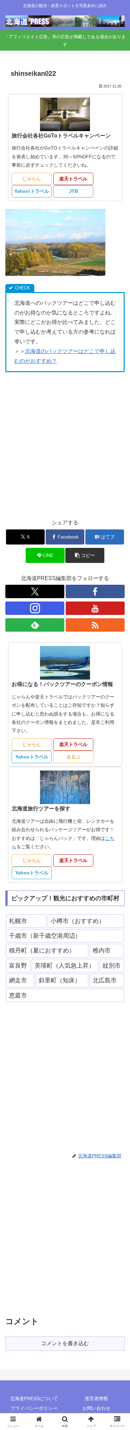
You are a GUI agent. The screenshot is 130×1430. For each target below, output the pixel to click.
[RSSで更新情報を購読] (95, 625)
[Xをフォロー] (34, 591)
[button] (84, 555)
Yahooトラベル (31, 756)
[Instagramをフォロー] (34, 608)
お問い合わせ (96, 1408)
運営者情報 (96, 1398)
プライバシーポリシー (34, 1408)
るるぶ (73, 756)
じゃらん (31, 178)
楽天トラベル (73, 178)
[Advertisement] (65, 445)
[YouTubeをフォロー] (95, 608)
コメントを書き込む (65, 1343)
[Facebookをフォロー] (95, 591)
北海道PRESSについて (34, 1398)
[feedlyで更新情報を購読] (34, 625)
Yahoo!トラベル (31, 191)
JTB (73, 191)
